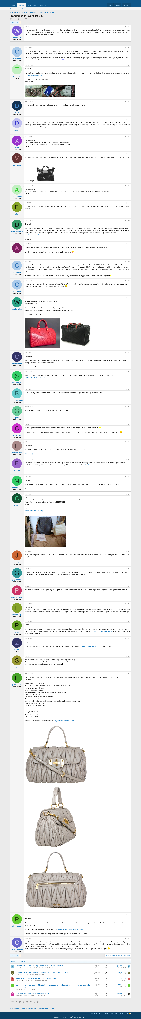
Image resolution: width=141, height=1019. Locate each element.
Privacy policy (114, 1013)
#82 (129, 915)
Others (34, 989)
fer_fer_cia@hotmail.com (34, 75)
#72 (129, 477)
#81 (129, 674)
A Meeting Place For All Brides (38, 980)
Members (43, 5)
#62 (129, 261)
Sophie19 (123, 995)
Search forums (22, 9)
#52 (129, 48)
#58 (129, 185)
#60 (129, 220)
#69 (129, 424)
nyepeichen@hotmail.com (64, 720)
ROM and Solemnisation (37, 974)
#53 (129, 65)
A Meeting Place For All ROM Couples (43, 968)
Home (13, 5)
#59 (129, 203)
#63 (129, 280)
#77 (129, 604)
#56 (129, 136)
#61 (129, 244)
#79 (129, 639)
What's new (31, 5)
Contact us (94, 1013)
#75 (129, 569)
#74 (129, 551)
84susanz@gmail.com (33, 454)
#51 (129, 26)
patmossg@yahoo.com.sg (103, 631)
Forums (21, 5)
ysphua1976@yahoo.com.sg (35, 377)
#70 (129, 441)
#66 (129, 372)
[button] (37, 5)
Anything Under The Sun (38, 996)
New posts (13, 9)
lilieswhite (14, 19)
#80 (129, 656)
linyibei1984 (19, 989)
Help (121, 1013)
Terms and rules (103, 1013)
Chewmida (19, 974)
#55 (129, 119)
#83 (129, 938)
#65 (129, 352)
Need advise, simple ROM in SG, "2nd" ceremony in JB (38, 978)
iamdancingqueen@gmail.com (36, 235)
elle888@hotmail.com (90, 465)
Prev (13, 22)
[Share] (126, 27)
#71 (129, 459)
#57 (129, 154)
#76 (129, 586)
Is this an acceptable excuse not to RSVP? (32, 993)
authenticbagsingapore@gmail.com (70, 929)
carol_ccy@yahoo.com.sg (34, 511)
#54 (129, 101)
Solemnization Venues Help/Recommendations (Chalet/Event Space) (44, 966)
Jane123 (18, 980)
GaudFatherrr (20, 968)
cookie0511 (19, 996)
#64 (129, 298)
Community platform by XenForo (70, 1017)
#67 (129, 389)
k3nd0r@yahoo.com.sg (88, 646)
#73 (129, 494)
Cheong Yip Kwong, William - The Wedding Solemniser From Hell (42, 972)
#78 (129, 621)
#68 (129, 407)
